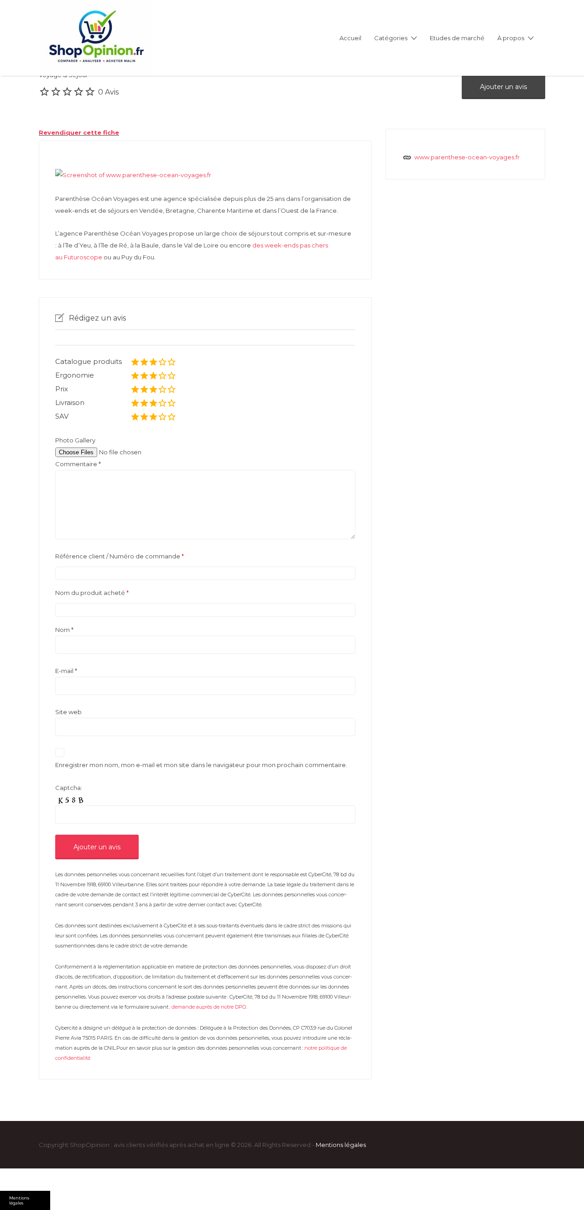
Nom (64, 629)
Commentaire (78, 464)
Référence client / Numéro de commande (119, 556)
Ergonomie (74, 375)
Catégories (390, 38)
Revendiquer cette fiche (79, 132)
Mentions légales (341, 1144)
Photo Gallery (75, 440)
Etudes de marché (457, 38)
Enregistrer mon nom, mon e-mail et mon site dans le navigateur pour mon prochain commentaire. (201, 764)
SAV (61, 416)
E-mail (66, 670)
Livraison (69, 402)
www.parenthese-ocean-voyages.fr (467, 157)
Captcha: (68, 787)
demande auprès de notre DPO (209, 1007)
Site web (68, 711)
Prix (61, 388)
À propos (510, 38)
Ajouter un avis (503, 87)
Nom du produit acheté (92, 592)
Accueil (350, 38)
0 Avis (108, 92)
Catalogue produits (88, 361)
